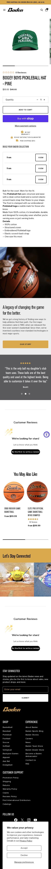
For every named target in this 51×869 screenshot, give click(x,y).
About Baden (32, 727)
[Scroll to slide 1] (21, 393)
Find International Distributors (17, 800)
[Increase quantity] (44, 99)
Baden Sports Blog (34, 731)
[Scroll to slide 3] (29, 393)
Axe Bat (6, 761)
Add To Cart (25, 110)
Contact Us (31, 760)
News (28, 742)
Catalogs (7, 804)
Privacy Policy (26, 840)
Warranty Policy (10, 789)
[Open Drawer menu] (4, 10)
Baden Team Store (34, 746)
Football (6, 738)
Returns (6, 785)
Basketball (8, 727)
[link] (15, 820)
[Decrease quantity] (37, 99)
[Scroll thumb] (14, 539)
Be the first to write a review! (25, 452)
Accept (24, 848)
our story (25, 344)
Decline (24, 855)
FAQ (27, 764)
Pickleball (7, 735)
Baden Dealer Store (35, 750)
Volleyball (7, 750)
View (41, 157)
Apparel (6, 757)
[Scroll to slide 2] (25, 393)
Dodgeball (7, 765)
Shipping (7, 781)
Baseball (7, 731)
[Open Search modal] (41, 10)
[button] (20, 157)
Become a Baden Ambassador (34, 754)
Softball (6, 746)
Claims (6, 793)
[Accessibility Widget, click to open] (47, 435)
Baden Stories (32, 735)
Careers (29, 738)
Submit (25, 698)
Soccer (6, 742)
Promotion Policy (11, 778)
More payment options (25, 125)
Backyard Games (10, 753)
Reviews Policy (10, 796)
